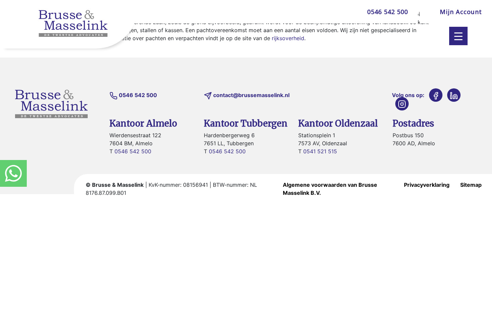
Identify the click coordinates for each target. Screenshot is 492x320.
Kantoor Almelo (143, 123)
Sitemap (471, 184)
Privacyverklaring (426, 184)
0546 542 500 (387, 12)
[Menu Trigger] (458, 36)
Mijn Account (461, 12)
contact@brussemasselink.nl (251, 95)
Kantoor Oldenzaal (338, 123)
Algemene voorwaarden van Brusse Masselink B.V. (330, 188)
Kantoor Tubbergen (246, 123)
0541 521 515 (320, 151)
